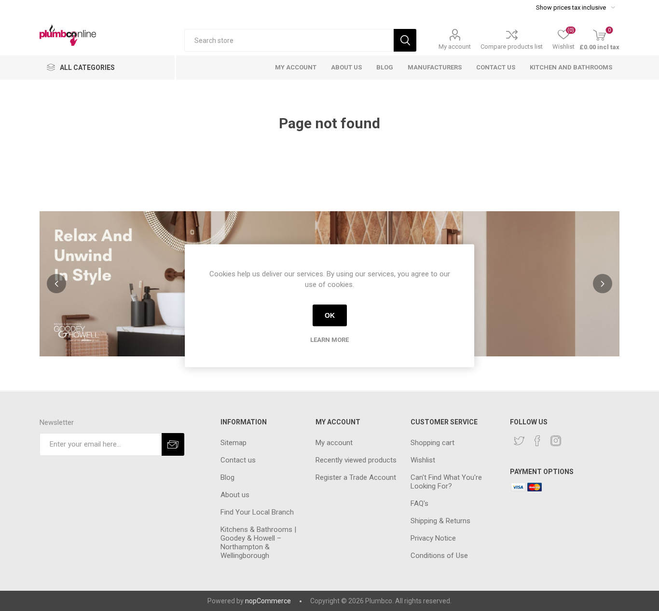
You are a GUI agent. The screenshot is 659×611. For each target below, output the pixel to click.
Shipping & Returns (440, 520)
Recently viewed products (356, 460)
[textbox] (289, 40)
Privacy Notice (433, 538)
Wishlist (423, 460)
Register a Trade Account (356, 477)
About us (234, 494)
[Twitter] (519, 440)
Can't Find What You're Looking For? (446, 481)
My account (455, 46)
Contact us (238, 460)
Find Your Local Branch (257, 512)
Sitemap (233, 442)
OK (330, 315)
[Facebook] (537, 440)
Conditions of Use (439, 555)
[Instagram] (555, 440)
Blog (227, 477)
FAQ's (419, 503)
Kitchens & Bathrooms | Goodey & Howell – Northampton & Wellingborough (258, 542)
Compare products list (512, 46)
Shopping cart (432, 442)
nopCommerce (268, 601)
